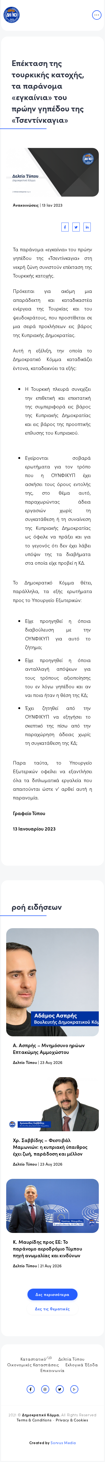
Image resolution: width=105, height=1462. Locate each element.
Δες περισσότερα (52, 1294)
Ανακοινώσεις (26, 205)
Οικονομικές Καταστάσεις (33, 1364)
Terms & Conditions (34, 1420)
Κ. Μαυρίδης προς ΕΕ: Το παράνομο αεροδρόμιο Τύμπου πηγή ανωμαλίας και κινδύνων (47, 1248)
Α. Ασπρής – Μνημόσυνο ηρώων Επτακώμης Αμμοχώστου (49, 1048)
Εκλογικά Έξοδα (81, 1364)
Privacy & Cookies (72, 1420)
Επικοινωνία (52, 1370)
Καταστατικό (36, 1358)
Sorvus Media (63, 1442)
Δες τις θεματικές (52, 1308)
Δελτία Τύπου (71, 1359)
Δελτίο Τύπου (25, 1062)
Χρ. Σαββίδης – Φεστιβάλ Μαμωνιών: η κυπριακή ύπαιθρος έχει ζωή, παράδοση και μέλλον (50, 1147)
